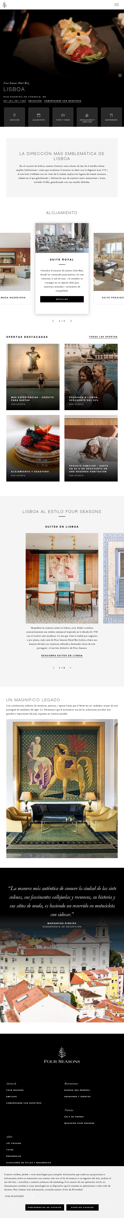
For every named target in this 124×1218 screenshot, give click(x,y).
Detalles (62, 299)
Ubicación (35, 101)
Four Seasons (15, 1090)
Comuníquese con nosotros (62, 101)
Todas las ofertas (103, 336)
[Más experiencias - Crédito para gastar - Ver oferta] (33, 377)
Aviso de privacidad (14, 1195)
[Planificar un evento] (53, 321)
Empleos (11, 1097)
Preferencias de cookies (45, 1207)
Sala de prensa (74, 1117)
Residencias (13, 1156)
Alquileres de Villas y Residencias (28, 1163)
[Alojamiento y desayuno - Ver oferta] (33, 448)
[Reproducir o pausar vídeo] (120, 75)
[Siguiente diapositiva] (71, 321)
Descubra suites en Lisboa (62, 655)
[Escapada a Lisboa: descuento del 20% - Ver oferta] (91, 377)
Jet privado (13, 1143)
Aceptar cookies (82, 1207)
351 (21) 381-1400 (15, 101)
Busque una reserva (77, 1090)
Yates (10, 1150)
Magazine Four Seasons (79, 1123)
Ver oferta (18, 404)
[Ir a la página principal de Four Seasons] (4, 4)
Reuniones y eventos (77, 1097)
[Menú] (116, 5)
